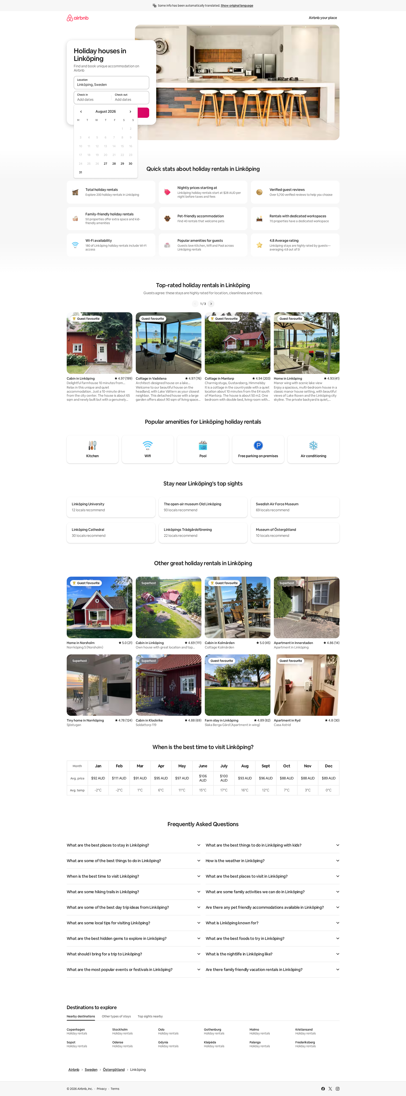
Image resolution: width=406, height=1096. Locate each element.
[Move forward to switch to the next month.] (130, 111)
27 (105, 164)
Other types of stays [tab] (116, 1016)
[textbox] (92, 99)
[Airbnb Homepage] (77, 17)
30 (130, 164)
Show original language (237, 5)
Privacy (102, 1089)
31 (80, 172)
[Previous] (195, 303)
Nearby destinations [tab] (81, 1016)
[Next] (211, 303)
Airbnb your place (323, 18)
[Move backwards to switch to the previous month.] (81, 111)
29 (122, 164)
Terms (115, 1089)
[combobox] (111, 84)
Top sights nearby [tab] (150, 1016)
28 (114, 164)
